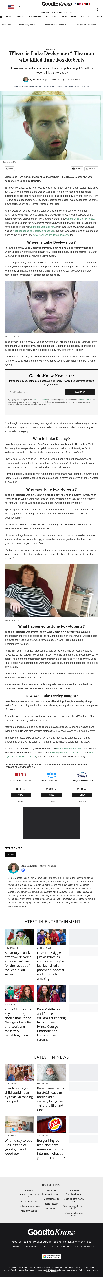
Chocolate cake (51, 1199)
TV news (10, 854)
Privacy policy (16, 1247)
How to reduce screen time (29, 1195)
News (9, 17)
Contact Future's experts (38, 1242)
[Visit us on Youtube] (89, 4)
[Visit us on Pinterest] (82, 4)
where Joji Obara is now (42, 227)
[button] (20, 786)
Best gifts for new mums (85, 24)
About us (16, 1242)
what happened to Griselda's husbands (33, 231)
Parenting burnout (73, 1194)
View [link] (20, 795)
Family (19, 17)
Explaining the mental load (74, 1200)
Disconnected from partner (74, 1214)
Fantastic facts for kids (29, 1206)
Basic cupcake (51, 1204)
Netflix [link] (21, 801)
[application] (51, 823)
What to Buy (77, 17)
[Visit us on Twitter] (78, 4)
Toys (90, 17)
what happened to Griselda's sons (51, 235)
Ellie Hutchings (40, 79)
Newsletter (93, 169)
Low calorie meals (51, 1209)
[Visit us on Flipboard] (85, 4)
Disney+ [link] (83, 801)
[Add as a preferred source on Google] (51, 1256)
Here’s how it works (81, 86)
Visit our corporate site (85, 1268)
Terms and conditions (79, 1242)
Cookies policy (34, 1247)
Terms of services (40, 400)
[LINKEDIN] (23, 870)
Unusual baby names (29, 1201)
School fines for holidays (55, 24)
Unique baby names (26, 24)
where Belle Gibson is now (80, 218)
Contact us (60, 1242)
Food (64, 17)
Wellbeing (51, 17)
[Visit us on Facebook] (75, 4)
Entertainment (50, 49)
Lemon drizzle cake (51, 1194)
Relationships (34, 17)
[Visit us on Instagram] (80, 4)
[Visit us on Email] (87, 4)
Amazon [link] (52, 801)
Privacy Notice (85, 400)
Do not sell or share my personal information (69, 1247)
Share (11, 169)
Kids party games (29, 1211)
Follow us (78, 169)
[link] (20, 775)
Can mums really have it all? (74, 1207)
